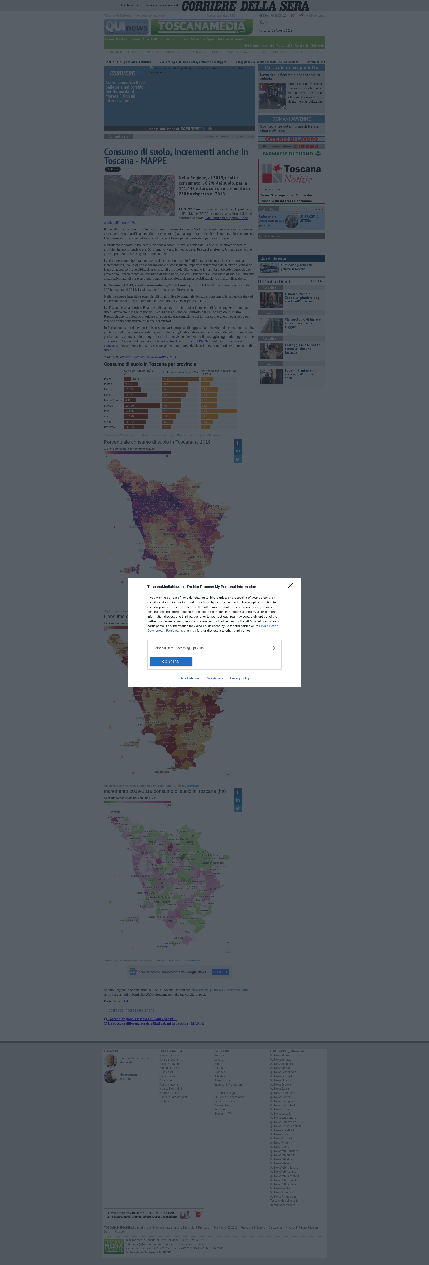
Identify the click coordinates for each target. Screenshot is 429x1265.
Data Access (214, 678)
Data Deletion (189, 678)
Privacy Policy (240, 678)
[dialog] (214, 632)
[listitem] (214, 647)
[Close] (292, 587)
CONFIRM (171, 661)
